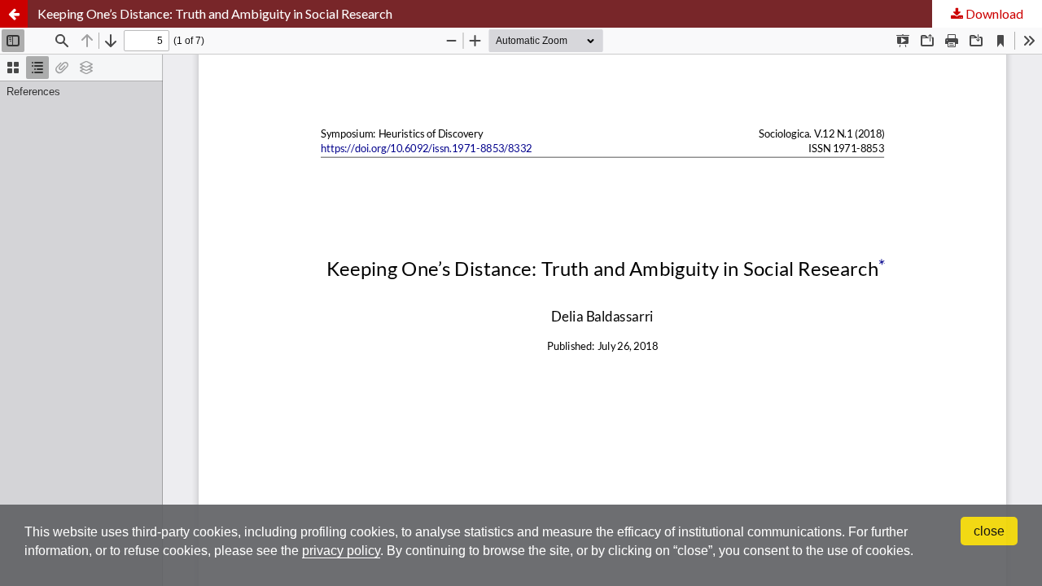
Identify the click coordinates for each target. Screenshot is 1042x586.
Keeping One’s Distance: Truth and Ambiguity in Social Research (214, 13)
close (989, 531)
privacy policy (341, 551)
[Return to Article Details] (14, 14)
